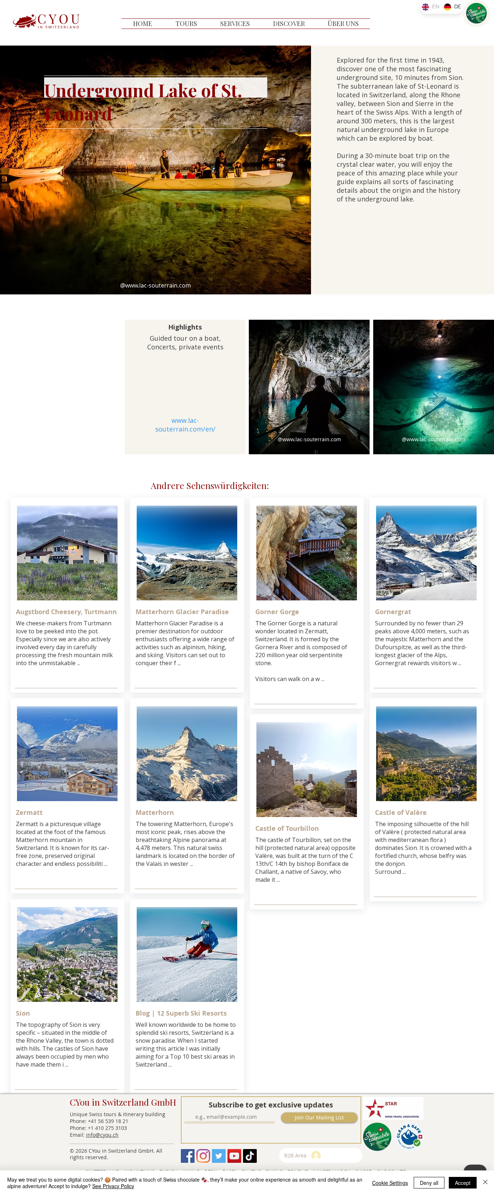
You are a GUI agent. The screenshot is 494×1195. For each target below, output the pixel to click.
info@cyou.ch (102, 1134)
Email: (78, 1134)
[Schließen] (485, 1182)
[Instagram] (203, 1156)
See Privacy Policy (113, 1186)
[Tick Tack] (250, 1156)
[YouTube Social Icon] (234, 1156)
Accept (462, 1182)
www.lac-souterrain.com (158, 285)
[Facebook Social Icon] (188, 1156)
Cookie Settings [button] (390, 1182)
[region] (476, 13)
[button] (186, 24)
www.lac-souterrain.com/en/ (185, 424)
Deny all (429, 1182)
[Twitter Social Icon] (219, 1156)
